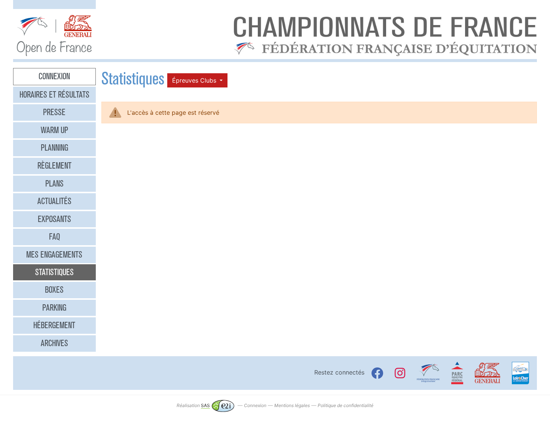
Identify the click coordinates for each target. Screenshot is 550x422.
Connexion (54, 76)
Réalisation (193, 405)
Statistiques (54, 272)
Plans (54, 183)
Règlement (54, 165)
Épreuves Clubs (195, 80)
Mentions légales (292, 405)
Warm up (54, 130)
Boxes (54, 289)
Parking (54, 307)
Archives (54, 343)
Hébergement (54, 325)
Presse (54, 112)
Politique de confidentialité (345, 405)
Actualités (54, 201)
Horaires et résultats (54, 94)
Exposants (54, 219)
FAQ (54, 236)
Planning (54, 147)
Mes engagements (54, 254)
